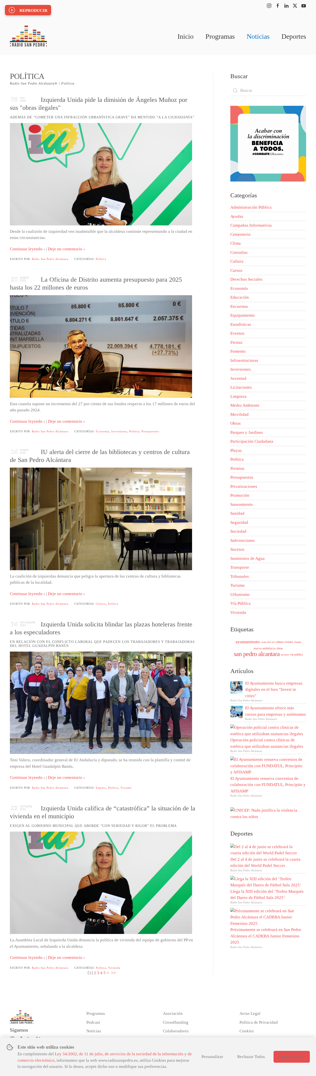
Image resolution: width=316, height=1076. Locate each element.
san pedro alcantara (257, 653)
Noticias (258, 36)
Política (101, 258)
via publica (296, 654)
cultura (279, 642)
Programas (95, 1013)
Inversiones (119, 431)
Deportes (293, 36)
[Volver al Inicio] (28, 36)
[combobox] (268, 90)
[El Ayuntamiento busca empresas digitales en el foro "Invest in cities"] (236, 687)
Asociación (173, 1013)
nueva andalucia (265, 648)
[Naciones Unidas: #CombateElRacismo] (268, 143)
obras (279, 648)
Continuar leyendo (26, 249)
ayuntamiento (248, 641)
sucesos (285, 654)
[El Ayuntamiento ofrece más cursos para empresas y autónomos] (236, 711)
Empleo (101, 787)
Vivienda (114, 967)
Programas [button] (220, 36)
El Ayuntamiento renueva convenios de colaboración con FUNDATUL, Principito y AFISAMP (268, 784)
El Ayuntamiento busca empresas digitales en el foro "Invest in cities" (273, 689)
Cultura (101, 603)
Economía (102, 431)
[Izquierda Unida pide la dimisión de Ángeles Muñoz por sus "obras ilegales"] (101, 174)
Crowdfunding (175, 1022)
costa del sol (268, 641)
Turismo (126, 787)
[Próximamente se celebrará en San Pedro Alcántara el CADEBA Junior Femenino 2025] (267, 916)
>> (114, 972)
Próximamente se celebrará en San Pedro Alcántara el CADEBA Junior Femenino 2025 (265, 936)
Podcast (93, 1022)
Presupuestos (150, 431)
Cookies (246, 1031)
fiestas (297, 641)
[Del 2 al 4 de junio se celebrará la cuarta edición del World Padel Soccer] (267, 849)
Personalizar (212, 1056)
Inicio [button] (186, 36)
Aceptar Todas (291, 1056)
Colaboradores (176, 1031)
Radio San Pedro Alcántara (50, 258)
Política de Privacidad (258, 1022)
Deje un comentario (65, 249)
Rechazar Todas (251, 1056)
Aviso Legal (249, 1013)
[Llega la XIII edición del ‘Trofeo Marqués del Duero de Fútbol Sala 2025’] (267, 881)
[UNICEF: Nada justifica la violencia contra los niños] (268, 813)
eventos (288, 642)
